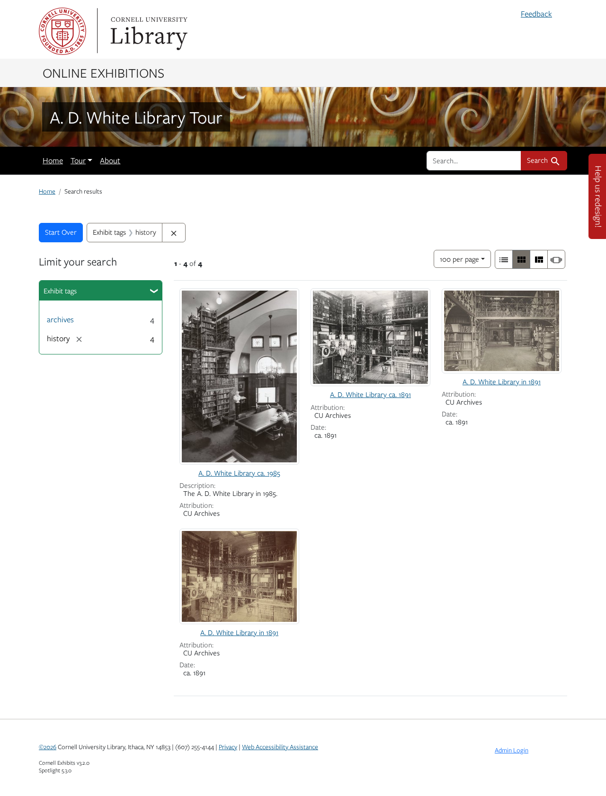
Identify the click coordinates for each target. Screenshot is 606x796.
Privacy (228, 747)
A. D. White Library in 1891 (502, 381)
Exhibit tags (60, 290)
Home (53, 160)
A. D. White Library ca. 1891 (370, 394)
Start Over (61, 232)
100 (459, 259)
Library (148, 31)
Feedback (536, 14)
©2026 (47, 747)
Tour (78, 160)
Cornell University (62, 31)
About (110, 160)
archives (60, 319)
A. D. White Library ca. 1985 (239, 473)
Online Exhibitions (103, 72)
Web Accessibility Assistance (280, 747)
